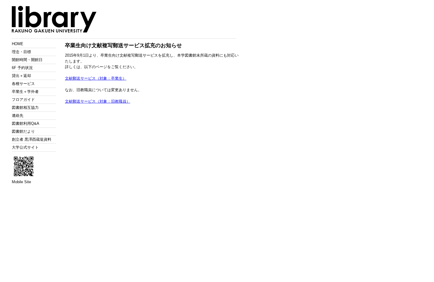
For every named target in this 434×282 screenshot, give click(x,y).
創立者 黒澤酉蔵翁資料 (31, 139)
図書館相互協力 (25, 107)
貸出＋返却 (21, 75)
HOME (17, 44)
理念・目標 (21, 52)
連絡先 (17, 115)
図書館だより (23, 131)
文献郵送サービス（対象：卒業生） (95, 78)
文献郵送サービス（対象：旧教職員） (97, 101)
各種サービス (23, 83)
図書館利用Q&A (25, 123)
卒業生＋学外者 (25, 91)
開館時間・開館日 (27, 60)
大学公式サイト (25, 147)
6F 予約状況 (22, 67)
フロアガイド (23, 99)
